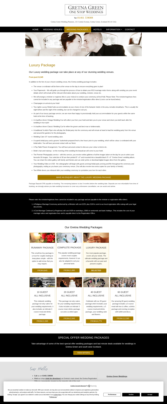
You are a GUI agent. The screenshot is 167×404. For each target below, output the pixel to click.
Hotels (97, 29)
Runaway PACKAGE (42, 247)
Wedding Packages (78, 29)
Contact (130, 29)
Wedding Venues (52, 29)
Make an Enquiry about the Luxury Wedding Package (83, 177)
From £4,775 (96, 321)
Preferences (112, 394)
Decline (131, 394)
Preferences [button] (53, 397)
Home (35, 29)
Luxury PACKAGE (96, 247)
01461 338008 (47, 376)
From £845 (42, 270)
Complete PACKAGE (69, 247)
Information (113, 29)
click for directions (53, 378)
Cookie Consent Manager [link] (78, 386)
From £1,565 (42, 321)
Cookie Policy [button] (57, 394)
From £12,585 (123, 318)
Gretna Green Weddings (117, 376)
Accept (150, 394)
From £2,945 (69, 318)
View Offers (83, 353)
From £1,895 (69, 270)
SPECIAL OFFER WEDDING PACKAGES (83, 337)
